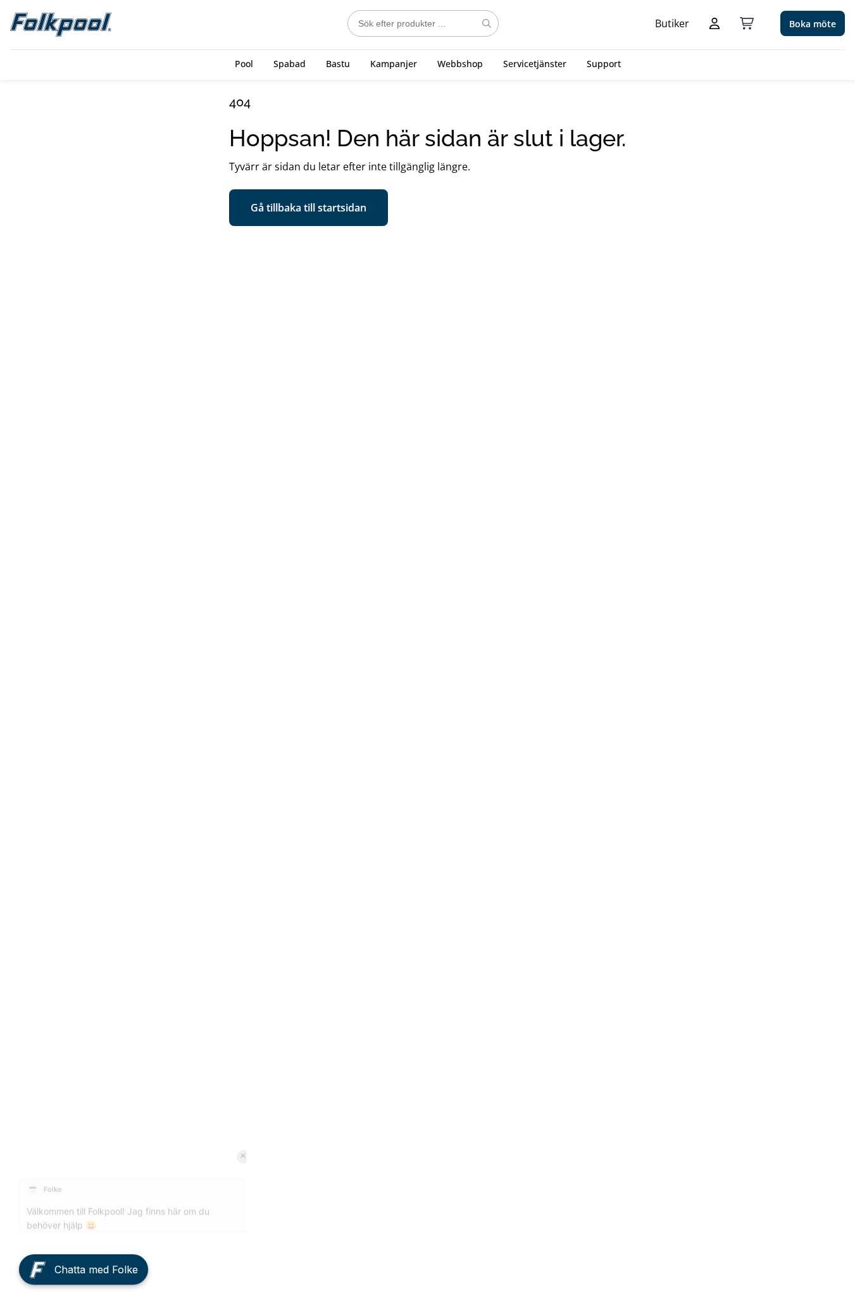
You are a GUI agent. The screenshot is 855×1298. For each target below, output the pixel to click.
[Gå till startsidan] (60, 23)
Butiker (672, 23)
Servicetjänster (534, 64)
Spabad (289, 64)
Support (604, 64)
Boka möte (812, 24)
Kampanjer (393, 64)
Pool (244, 64)
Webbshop (460, 64)
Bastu (338, 64)
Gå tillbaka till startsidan (308, 208)
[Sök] (486, 23)
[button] (83, 1263)
